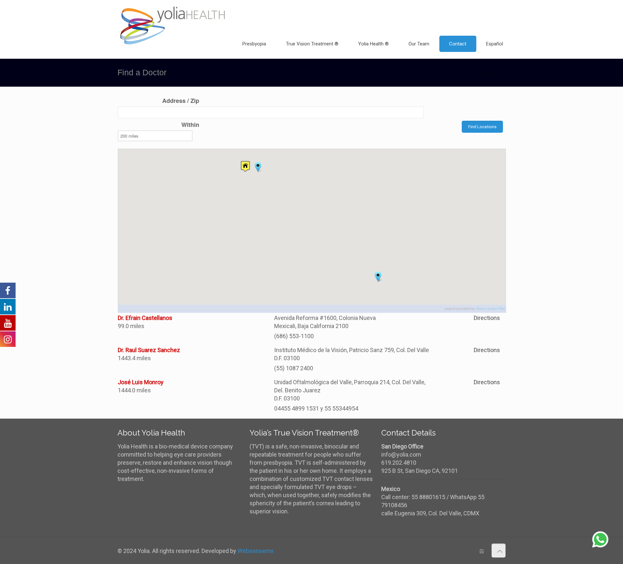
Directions (487, 317)
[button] (258, 167)
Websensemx (256, 550)
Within (190, 125)
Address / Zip (180, 101)
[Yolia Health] (172, 14)
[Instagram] (481, 551)
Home (448, 72)
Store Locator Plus (490, 309)
